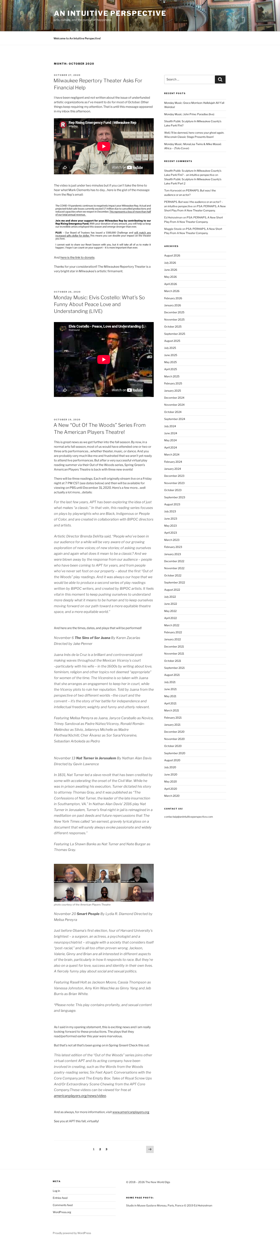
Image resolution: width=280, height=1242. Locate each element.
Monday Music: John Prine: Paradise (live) (189, 114)
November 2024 (174, 404)
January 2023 (172, 554)
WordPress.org (62, 1212)
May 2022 (170, 611)
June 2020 (170, 774)
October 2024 (173, 411)
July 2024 (170, 426)
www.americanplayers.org (130, 1112)
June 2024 (170, 433)
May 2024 (170, 440)
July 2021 (170, 682)
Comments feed (63, 1205)
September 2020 (174, 753)
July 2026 (170, 262)
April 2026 (170, 284)
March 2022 (171, 625)
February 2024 (173, 461)
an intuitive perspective (110, 13)
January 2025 (172, 390)
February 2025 (173, 383)
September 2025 (174, 333)
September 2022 (174, 582)
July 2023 (170, 511)
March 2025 (171, 376)
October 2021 (172, 660)
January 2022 (172, 639)
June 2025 (170, 355)
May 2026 (170, 276)
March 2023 (171, 539)
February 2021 (173, 717)
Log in (56, 1190)
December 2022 (174, 561)
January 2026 (172, 305)
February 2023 (173, 546)
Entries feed (60, 1197)
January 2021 (172, 724)
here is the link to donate (77, 257)
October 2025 (173, 326)
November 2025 (174, 319)
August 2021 (172, 674)
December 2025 (174, 312)
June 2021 (170, 689)
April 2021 (170, 703)
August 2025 (172, 340)
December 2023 (174, 475)
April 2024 (170, 447)
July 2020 (170, 767)
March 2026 (171, 291)
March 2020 (172, 795)
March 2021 (171, 710)
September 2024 (174, 419)
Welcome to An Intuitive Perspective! (77, 38)
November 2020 (174, 738)
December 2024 (174, 397)
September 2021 (174, 667)
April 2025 (170, 369)
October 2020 (173, 746)
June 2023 (170, 518)
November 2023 (174, 483)
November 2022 (174, 568)
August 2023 (172, 504)
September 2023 (174, 497)
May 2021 (170, 696)
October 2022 (172, 575)
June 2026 (170, 269)
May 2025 (170, 362)
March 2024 (171, 454)
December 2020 (174, 731)
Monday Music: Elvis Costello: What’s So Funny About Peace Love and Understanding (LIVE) (99, 304)
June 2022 (170, 603)
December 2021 (174, 646)
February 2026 (173, 298)
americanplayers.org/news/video (80, 1096)
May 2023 (170, 525)
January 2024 (172, 468)
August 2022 (172, 589)
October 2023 (173, 490)
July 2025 (170, 347)
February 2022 (173, 632)
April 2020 (170, 788)
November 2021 (174, 653)
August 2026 (172, 255)
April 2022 (170, 618)
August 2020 (172, 760)
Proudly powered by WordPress (72, 1233)
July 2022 (170, 596)
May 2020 (170, 781)
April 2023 (170, 532)
